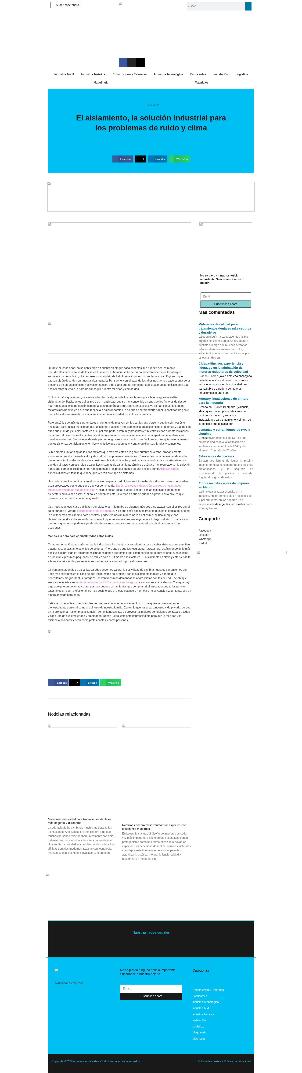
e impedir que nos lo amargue (95, 510)
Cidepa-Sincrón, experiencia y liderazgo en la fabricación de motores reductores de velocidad (223, 367)
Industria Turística (93, 74)
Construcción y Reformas (130, 74)
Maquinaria (101, 82)
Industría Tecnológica (168, 74)
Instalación (221, 74)
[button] (122, 158)
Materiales (201, 82)
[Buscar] (248, 6)
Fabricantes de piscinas (216, 456)
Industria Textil (64, 74)
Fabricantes (198, 74)
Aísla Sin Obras (169, 468)
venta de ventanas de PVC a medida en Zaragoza (106, 582)
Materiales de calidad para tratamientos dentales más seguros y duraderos (79, 821)
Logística (242, 74)
